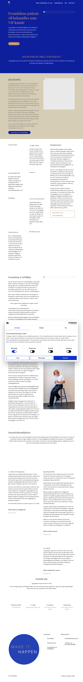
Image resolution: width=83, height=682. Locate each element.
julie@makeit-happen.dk (33, 607)
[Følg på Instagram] (41, 621)
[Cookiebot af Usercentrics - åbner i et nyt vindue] (70, 323)
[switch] (32, 351)
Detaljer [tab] (41, 327)
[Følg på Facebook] (38, 621)
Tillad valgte (41, 358)
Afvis (17, 358)
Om (66, 3)
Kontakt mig (11, 513)
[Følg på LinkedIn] (44, 621)
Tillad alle (65, 358)
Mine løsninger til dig (44, 3)
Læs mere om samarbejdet (19, 132)
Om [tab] (66, 327)
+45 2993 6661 (16, 607)
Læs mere (14, 44)
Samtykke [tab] (17, 327)
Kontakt (72, 3)
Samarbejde (58, 3)
